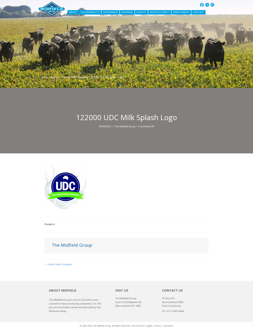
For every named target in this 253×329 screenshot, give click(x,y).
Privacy (157, 325)
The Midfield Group (124, 126)
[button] (202, 5)
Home (45, 77)
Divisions (56, 77)
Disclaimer (168, 325)
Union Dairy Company (76, 77)
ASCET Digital (145, 325)
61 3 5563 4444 (175, 311)
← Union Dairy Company (58, 264)
